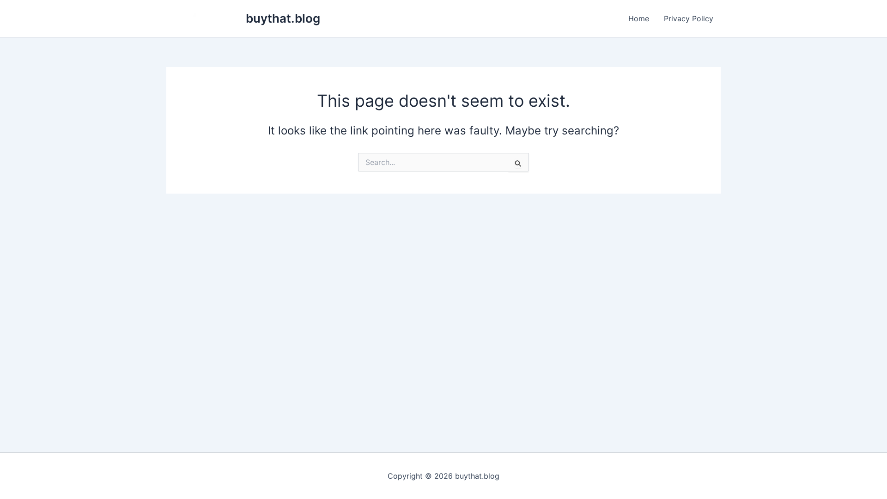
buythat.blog (283, 18)
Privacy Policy (688, 18)
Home (638, 18)
